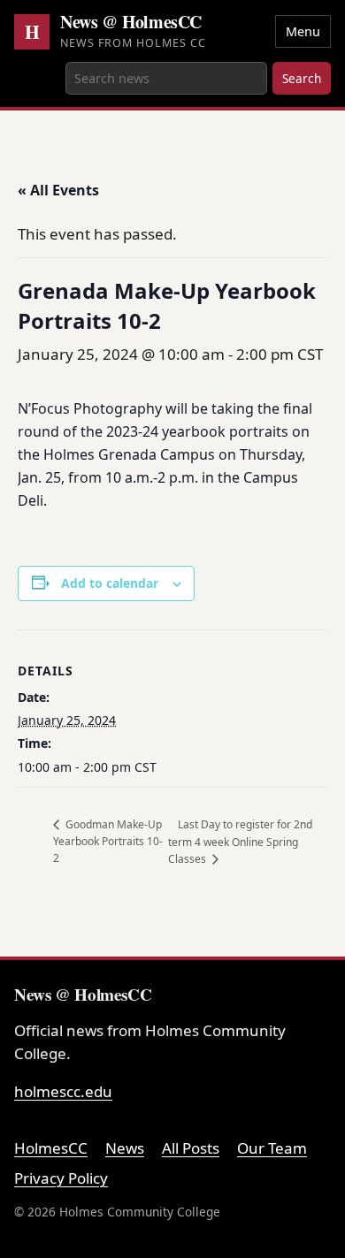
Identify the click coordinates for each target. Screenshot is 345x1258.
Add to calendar (109, 583)
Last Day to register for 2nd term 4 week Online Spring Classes (240, 841)
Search (301, 78)
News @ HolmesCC (131, 21)
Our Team (272, 1148)
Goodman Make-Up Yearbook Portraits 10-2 (108, 841)
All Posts (190, 1148)
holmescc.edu (63, 1091)
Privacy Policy (61, 1178)
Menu (303, 31)
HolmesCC (51, 1148)
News (124, 1148)
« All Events (58, 190)
